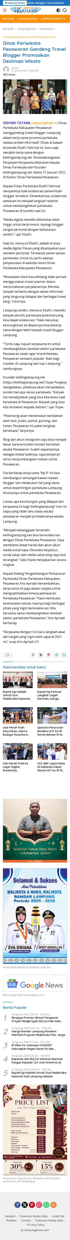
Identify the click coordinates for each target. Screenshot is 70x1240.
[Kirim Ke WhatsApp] (64, 655)
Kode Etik (58, 1216)
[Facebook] (17, 1205)
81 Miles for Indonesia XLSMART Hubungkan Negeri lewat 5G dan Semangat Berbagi (33, 1047)
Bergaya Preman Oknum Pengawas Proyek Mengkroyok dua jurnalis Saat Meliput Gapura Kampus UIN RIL (36, 1019)
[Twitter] (25, 1205)
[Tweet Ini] (41, 655)
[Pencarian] (65, 10)
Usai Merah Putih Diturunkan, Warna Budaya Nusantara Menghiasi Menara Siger (15, 731)
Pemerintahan (31, 37)
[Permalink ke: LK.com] (6, 69)
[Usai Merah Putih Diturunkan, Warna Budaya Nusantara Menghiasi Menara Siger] (18, 715)
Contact (26, 1220)
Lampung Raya (12, 37)
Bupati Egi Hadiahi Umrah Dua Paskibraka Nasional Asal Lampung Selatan (17, 695)
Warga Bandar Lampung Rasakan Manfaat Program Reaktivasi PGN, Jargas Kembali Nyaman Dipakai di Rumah (39, 1033)
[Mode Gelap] (58, 10)
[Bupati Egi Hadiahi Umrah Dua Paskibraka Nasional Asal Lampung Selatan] (18, 679)
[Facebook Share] (33, 655)
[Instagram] (39, 1205)
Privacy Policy (35, 1224)
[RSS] (53, 1205)
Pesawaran (48, 37)
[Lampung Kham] (25, 10)
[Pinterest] (32, 1205)
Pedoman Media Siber (34, 1216)
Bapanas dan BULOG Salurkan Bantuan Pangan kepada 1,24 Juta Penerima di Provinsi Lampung (37, 1060)
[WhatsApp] (46, 1205)
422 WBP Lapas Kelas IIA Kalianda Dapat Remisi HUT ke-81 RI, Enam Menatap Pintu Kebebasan (51, 767)
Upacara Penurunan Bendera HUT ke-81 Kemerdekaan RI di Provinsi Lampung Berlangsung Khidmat (51, 731)
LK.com (15, 68)
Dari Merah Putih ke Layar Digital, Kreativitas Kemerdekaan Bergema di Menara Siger (16, 767)
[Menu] (5, 10)
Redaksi (10, 1216)
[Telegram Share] (56, 655)
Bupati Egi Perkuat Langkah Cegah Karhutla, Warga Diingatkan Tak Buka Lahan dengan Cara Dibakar (50, 695)
